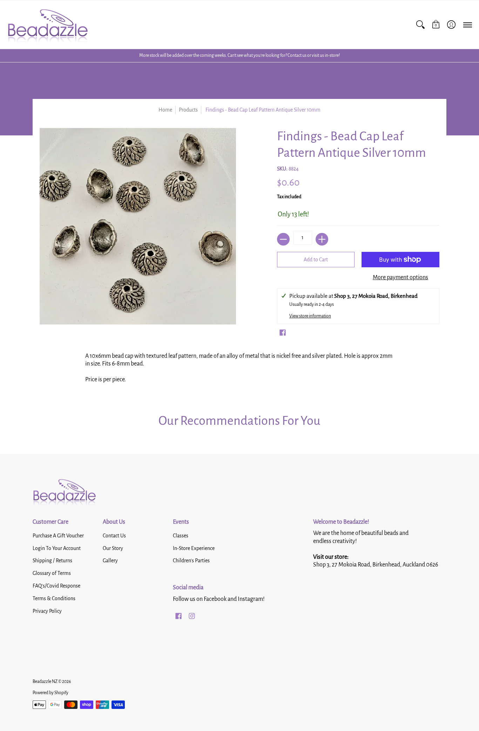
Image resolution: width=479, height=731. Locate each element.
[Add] (322, 239)
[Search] (420, 24)
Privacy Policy (47, 611)
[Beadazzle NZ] (47, 24)
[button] (436, 24)
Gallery (110, 560)
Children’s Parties (191, 560)
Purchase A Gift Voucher (58, 535)
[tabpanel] (239, 370)
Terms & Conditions (54, 598)
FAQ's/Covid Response (56, 586)
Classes (180, 535)
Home (165, 110)
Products (188, 110)
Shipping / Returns (52, 560)
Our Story (113, 548)
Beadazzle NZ (45, 681)
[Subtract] (283, 239)
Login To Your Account (57, 548)
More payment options (400, 277)
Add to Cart (316, 259)
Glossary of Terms (52, 573)
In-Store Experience (194, 548)
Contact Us (114, 535)
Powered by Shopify (50, 692)
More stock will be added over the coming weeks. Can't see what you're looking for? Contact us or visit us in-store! (239, 55)
